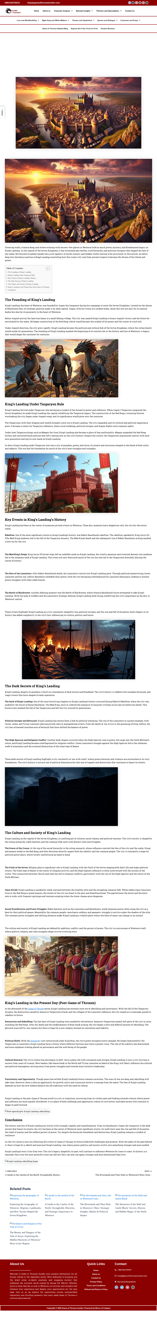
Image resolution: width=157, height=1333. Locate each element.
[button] (63, 11)
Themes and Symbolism (82, 20)
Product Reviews (108, 29)
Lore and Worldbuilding (27, 20)
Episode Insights (83, 11)
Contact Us (130, 11)
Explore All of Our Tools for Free (84, 29)
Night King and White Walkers (54, 20)
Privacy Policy (96, 1282)
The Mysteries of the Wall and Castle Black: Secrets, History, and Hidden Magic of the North (130, 1208)
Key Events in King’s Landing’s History (22, 278)
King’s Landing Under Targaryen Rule (21, 275)
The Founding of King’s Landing (19, 272)
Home (36, 11)
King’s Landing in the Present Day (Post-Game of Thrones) (28, 287)
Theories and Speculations (107, 11)
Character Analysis (62, 11)
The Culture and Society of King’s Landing (23, 284)
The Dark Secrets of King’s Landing (20, 281)
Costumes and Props (129, 20)
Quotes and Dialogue (106, 20)
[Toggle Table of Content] (46, 268)
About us (46, 11)
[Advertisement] (78, 51)
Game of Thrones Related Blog (55, 29)
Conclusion (12, 290)
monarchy (36, 1040)
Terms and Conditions (96, 1285)
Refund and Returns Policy (96, 1289)
